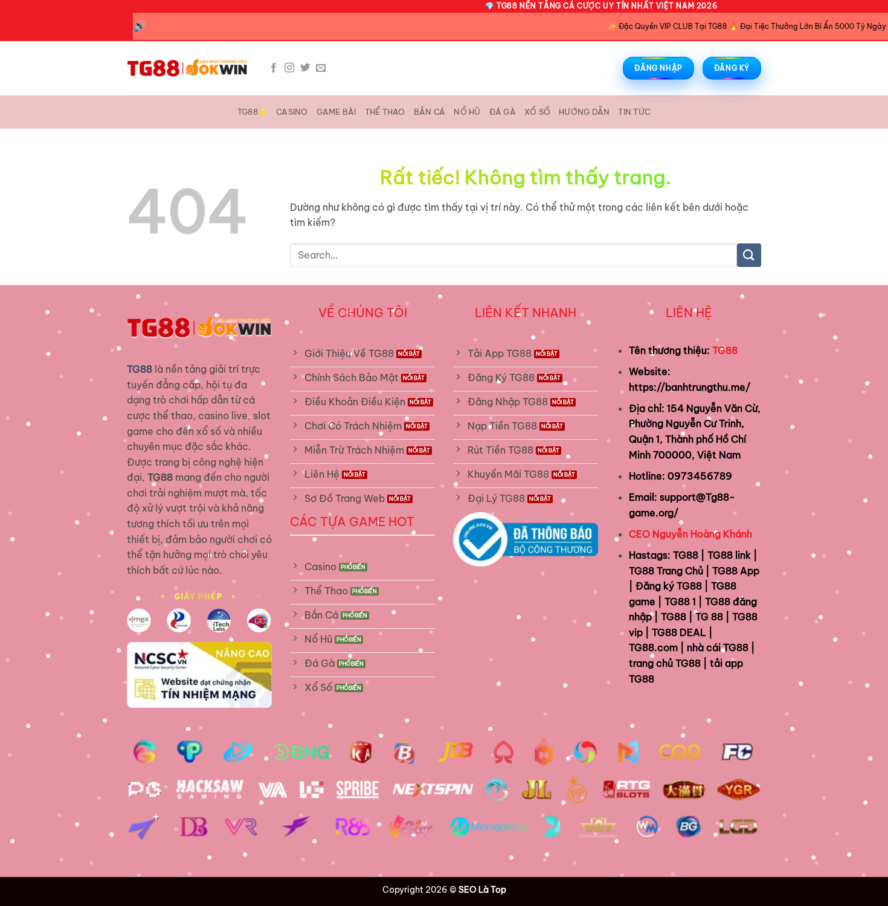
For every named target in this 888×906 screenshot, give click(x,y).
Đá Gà (502, 112)
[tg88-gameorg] (187, 68)
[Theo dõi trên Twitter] (305, 68)
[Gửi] (749, 255)
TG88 (725, 350)
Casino (292, 112)
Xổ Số (537, 112)
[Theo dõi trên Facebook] (273, 68)
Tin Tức (634, 112)
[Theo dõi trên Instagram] (289, 68)
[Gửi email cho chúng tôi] (321, 68)
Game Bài (336, 112)
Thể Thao (385, 112)
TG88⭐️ (252, 112)
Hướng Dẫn (584, 112)
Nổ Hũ (467, 112)
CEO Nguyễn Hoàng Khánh (690, 534)
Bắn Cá (430, 112)
